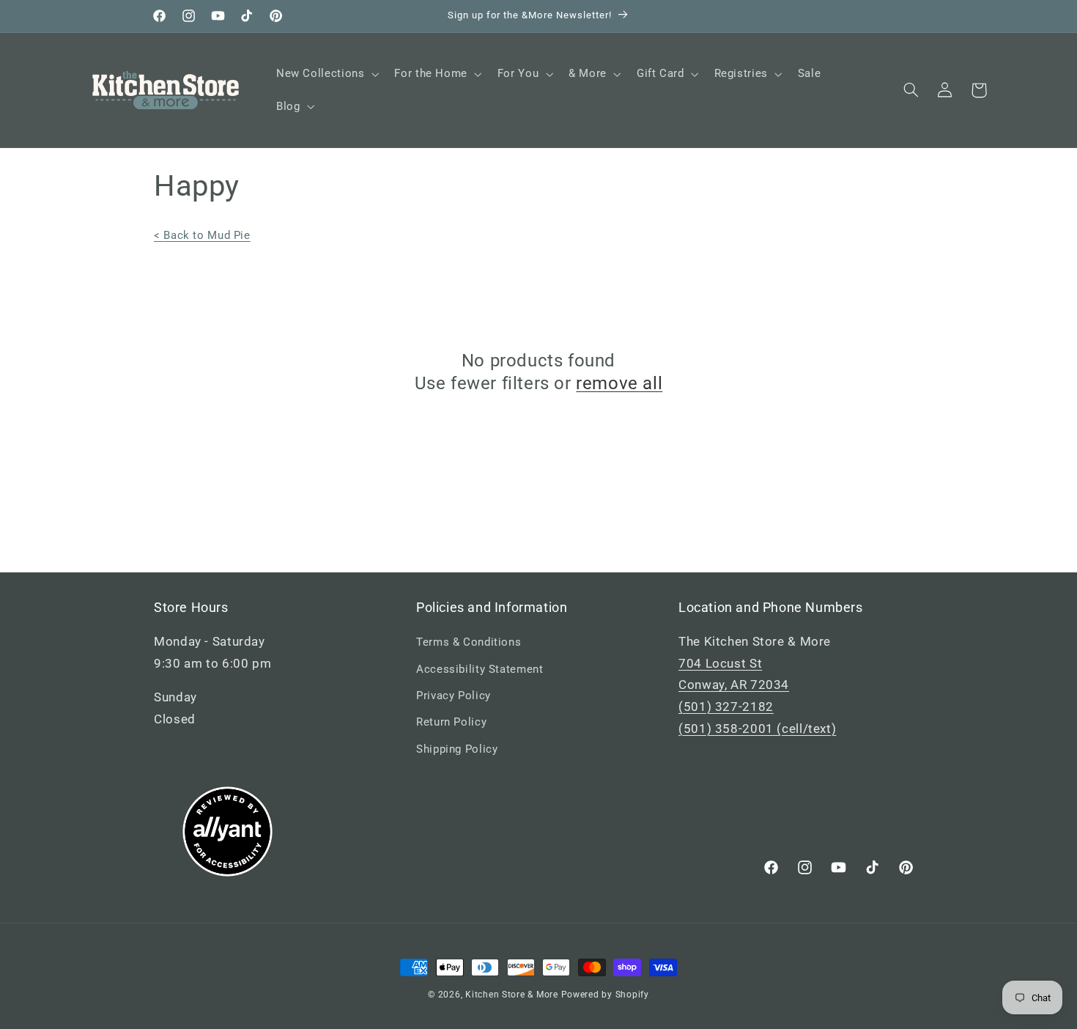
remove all (619, 383)
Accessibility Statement (480, 669)
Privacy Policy (453, 695)
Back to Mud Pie (202, 235)
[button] (326, 74)
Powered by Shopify (605, 994)
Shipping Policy (456, 749)
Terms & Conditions (468, 642)
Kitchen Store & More (511, 994)
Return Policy (451, 722)
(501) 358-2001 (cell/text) (757, 728)
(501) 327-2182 (726, 706)
